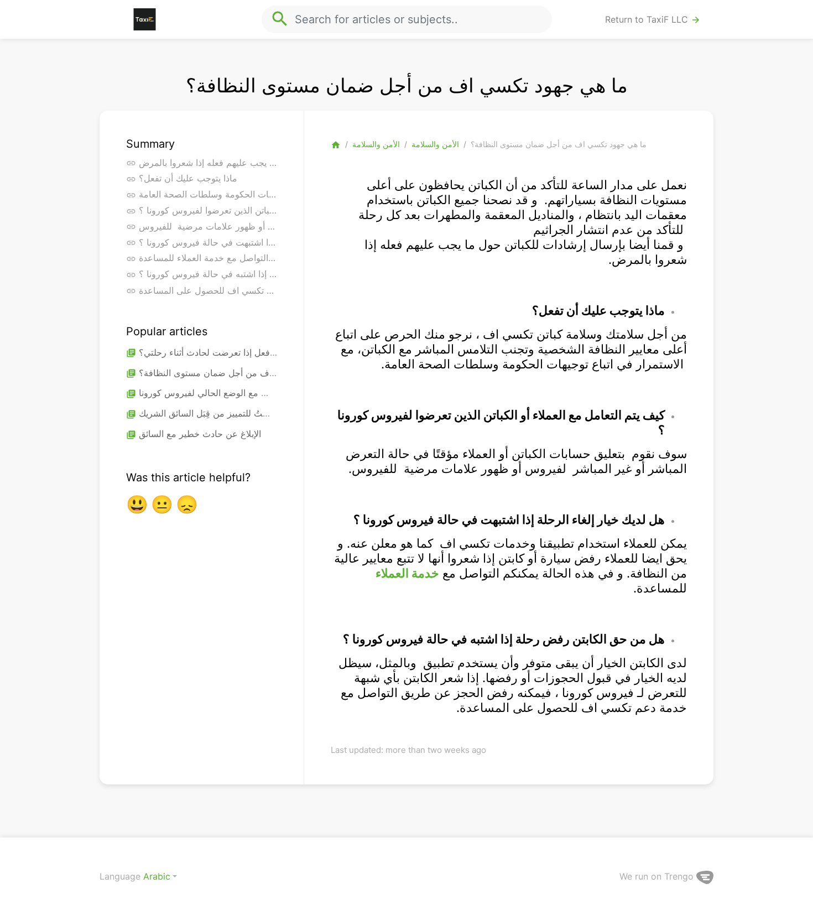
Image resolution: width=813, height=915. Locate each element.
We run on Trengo (657, 876)
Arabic (156, 876)
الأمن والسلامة (376, 144)
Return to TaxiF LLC (653, 19)
